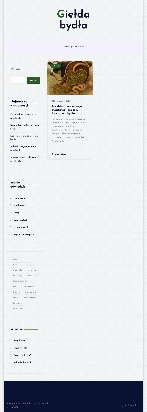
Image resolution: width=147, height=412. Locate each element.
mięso (17, 287)
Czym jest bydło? (22, 355)
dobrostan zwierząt (22, 265)
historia (32, 270)
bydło (16, 259)
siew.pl (17, 213)
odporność (31, 292)
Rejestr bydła (20, 348)
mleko (17, 292)
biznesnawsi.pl (21, 227)
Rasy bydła (19, 341)
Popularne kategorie (24, 235)
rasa (16, 298)
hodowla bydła (21, 281)
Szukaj (15, 69)
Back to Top (133, 405)
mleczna (30, 287)
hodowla (33, 276)
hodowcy (18, 276)
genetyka (18, 270)
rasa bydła (30, 298)
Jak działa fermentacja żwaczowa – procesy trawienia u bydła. (67, 110)
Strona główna (70, 47)
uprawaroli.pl (20, 220)
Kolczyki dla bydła (23, 363)
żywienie (18, 309)
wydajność (18, 303)
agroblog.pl (19, 205)
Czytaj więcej (60, 154)
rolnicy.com (19, 198)
